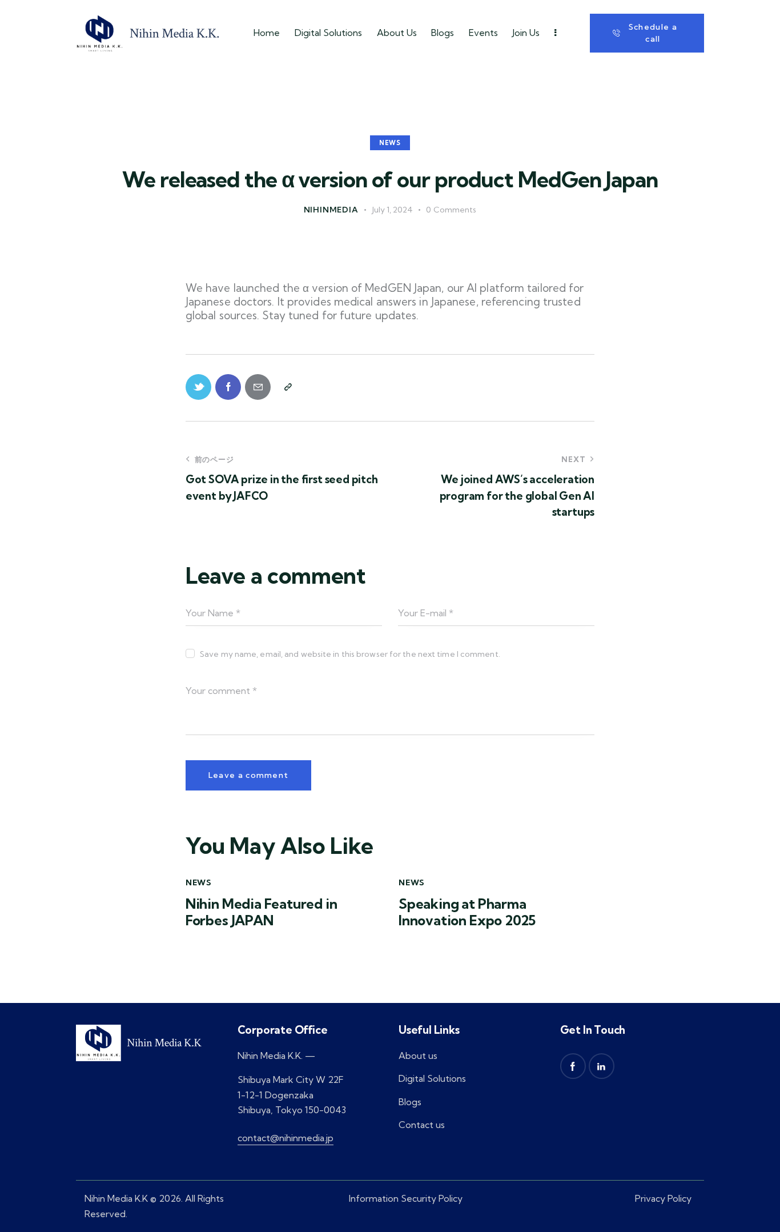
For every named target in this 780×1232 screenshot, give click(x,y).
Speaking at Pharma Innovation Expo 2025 (467, 912)
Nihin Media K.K (116, 1198)
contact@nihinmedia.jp (285, 1137)
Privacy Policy (663, 1198)
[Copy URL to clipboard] (287, 387)
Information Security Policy (406, 1198)
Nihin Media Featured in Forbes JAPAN (261, 912)
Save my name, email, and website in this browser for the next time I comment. (350, 654)
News (390, 143)
